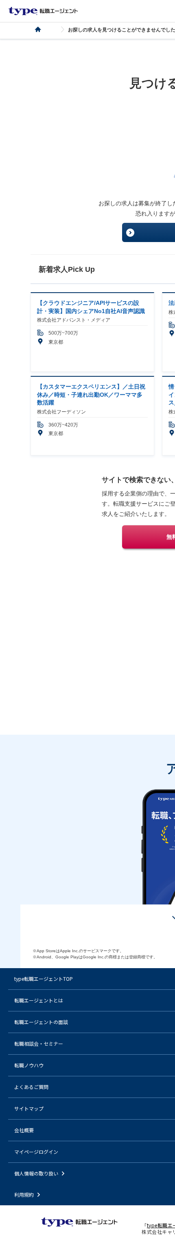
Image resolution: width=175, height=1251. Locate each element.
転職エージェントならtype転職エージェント (43, 11)
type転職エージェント (42, 30)
